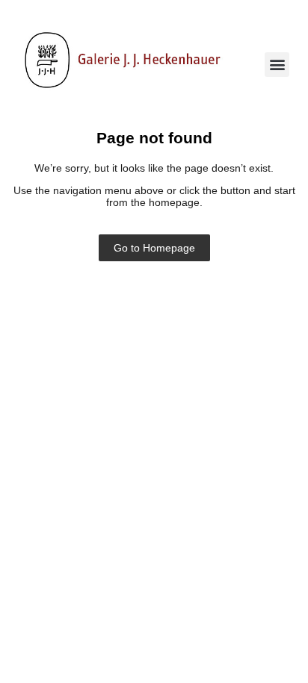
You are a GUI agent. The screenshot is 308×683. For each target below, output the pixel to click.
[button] (277, 64)
